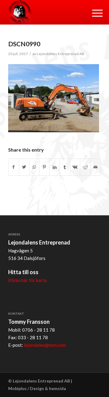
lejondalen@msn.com (45, 345)
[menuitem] (92, 13)
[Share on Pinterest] (44, 167)
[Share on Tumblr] (65, 167)
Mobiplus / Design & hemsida (37, 388)
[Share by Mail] (96, 167)
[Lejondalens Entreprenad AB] (45, 12)
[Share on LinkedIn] (55, 167)
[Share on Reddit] (85, 167)
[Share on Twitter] (24, 167)
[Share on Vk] (75, 167)
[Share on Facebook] (13, 167)
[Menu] (92, 13)
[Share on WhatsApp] (34, 167)
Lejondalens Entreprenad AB (60, 53)
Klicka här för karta (27, 280)
